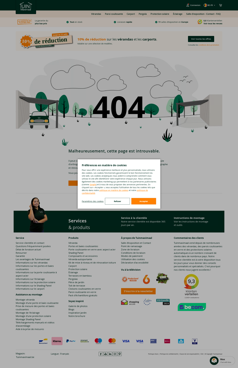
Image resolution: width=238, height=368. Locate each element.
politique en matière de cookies (113, 190)
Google (93, 184)
